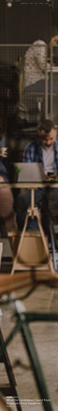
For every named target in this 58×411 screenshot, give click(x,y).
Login (50, 5)
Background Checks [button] (24, 3)
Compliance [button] (41, 3)
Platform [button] (31, 3)
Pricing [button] (36, 3)
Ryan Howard (14, 406)
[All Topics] (24, 397)
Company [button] (46, 3)
